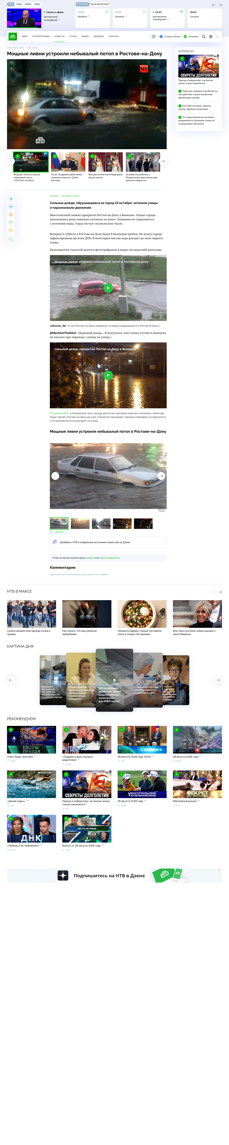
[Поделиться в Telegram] (11, 199)
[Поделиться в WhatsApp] (11, 222)
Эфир (24, 36)
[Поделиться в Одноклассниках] (11, 214)
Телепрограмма (41, 36)
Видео (85, 36)
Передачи (98, 36)
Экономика (193, 36)
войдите (90, 558)
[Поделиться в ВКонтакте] (11, 206)
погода (54, 196)
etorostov (59, 532)
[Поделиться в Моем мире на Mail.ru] (11, 230)
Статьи (73, 36)
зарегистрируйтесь (110, 558)
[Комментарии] (11, 239)
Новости (59, 36)
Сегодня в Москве (172, 36)
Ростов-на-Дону (70, 196)
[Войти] (210, 36)
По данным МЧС (59, 413)
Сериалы (114, 36)
